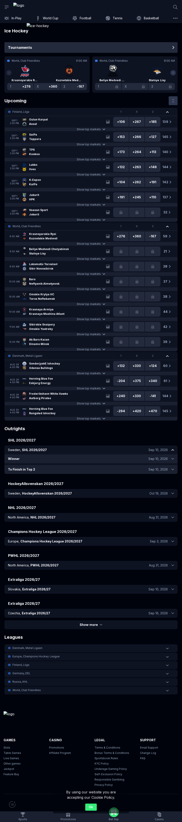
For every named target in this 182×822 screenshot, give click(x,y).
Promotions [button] (56, 747)
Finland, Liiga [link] (20, 111)
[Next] (173, 72)
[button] (91, 112)
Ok (91, 807)
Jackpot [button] (9, 769)
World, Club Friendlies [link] (26, 226)
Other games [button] (12, 763)
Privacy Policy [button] (104, 785)
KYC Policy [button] (102, 763)
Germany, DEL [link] (21, 673)
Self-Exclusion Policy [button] (108, 774)
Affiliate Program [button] (60, 753)
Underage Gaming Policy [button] (111, 769)
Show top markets (89, 129)
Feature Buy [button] (11, 774)
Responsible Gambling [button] (109, 779)
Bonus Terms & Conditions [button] (112, 753)
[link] (28, 7)
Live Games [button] (11, 758)
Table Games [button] (12, 753)
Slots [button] (7, 747)
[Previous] (9, 72)
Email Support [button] (149, 747)
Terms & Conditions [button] (107, 747)
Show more (89, 625)
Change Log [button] (148, 753)
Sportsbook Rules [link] (106, 758)
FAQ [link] (142, 758)
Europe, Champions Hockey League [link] (36, 656)
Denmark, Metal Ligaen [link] (27, 355)
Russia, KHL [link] (20, 681)
